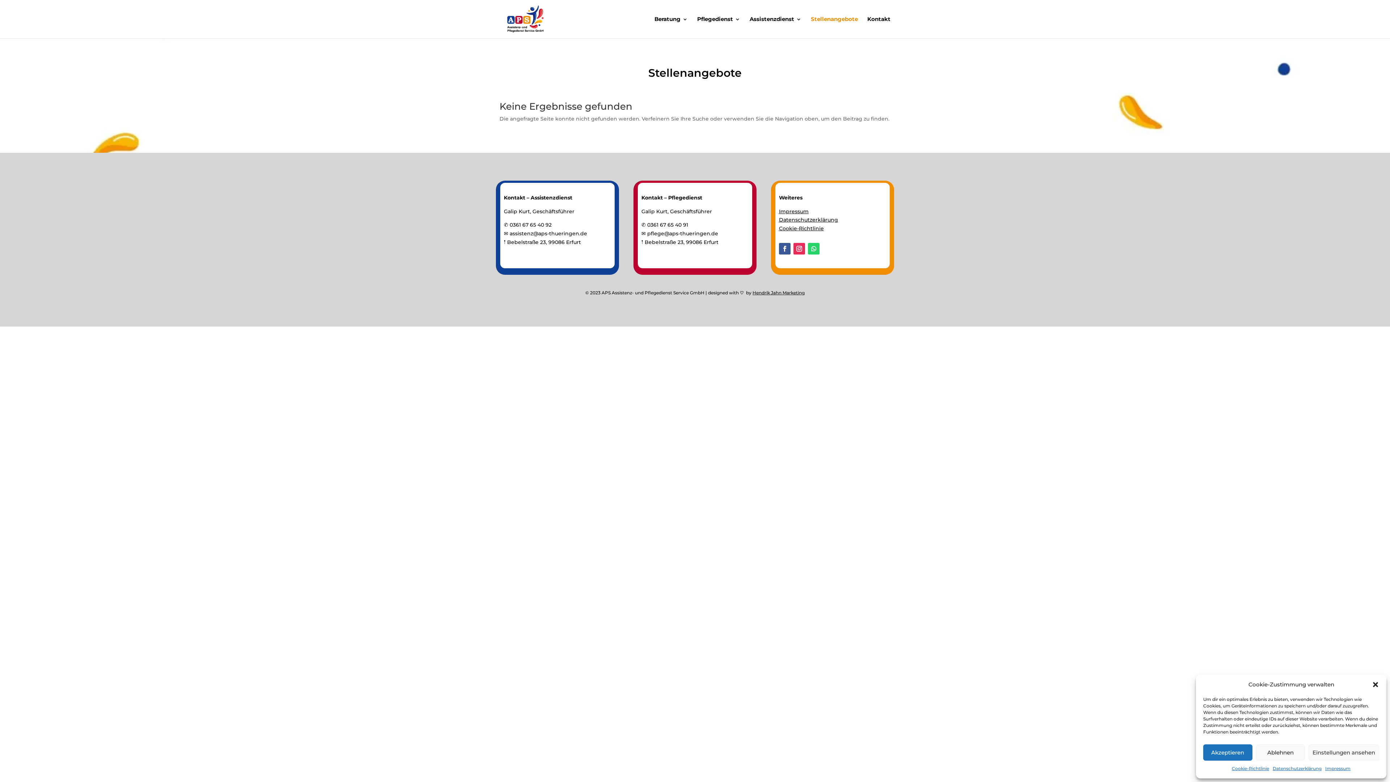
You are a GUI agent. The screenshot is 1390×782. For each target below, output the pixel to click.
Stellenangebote (834, 19)
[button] (1375, 684)
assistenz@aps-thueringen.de (548, 233)
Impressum (1338, 768)
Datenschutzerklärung (1297, 768)
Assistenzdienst (772, 19)
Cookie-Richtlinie (1250, 768)
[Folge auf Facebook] (785, 249)
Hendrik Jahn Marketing (779, 292)
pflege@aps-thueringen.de (682, 233)
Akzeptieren (1227, 752)
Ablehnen (1280, 752)
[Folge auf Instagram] (799, 249)
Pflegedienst (715, 19)
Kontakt (878, 19)
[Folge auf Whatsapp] (814, 249)
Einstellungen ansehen (1344, 752)
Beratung (667, 19)
